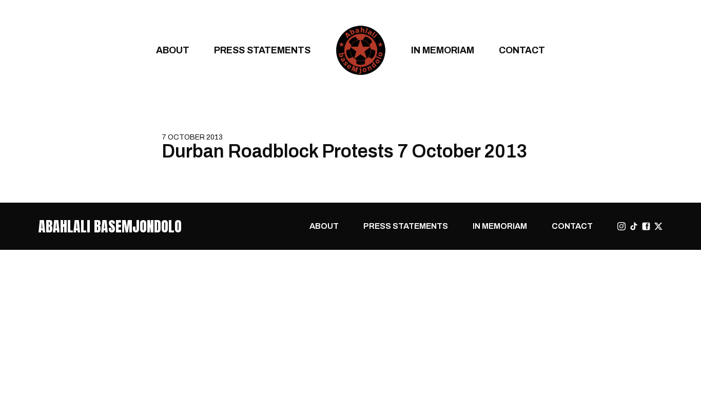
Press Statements (262, 50)
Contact (522, 50)
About (172, 50)
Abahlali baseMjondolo (110, 226)
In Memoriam (442, 50)
